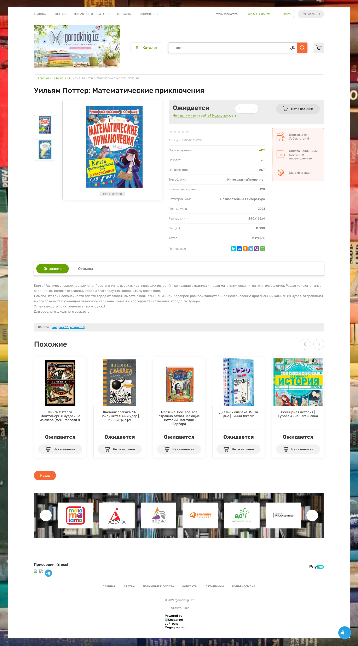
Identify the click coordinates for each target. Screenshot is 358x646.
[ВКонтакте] (239, 248)
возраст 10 (60, 327)
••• (172, 14)
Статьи (60, 14)
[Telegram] (250, 248)
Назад (45, 475)
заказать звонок (259, 13)
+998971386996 (226, 14)
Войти (287, 14)
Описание (53, 268)
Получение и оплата (89, 14)
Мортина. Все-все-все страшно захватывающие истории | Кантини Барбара (179, 418)
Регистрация (311, 14)
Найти (302, 47)
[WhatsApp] (262, 248)
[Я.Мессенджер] (233, 248)
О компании (149, 14)
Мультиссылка (243, 586)
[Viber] (256, 248)
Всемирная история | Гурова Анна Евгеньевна (298, 414)
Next (319, 344)
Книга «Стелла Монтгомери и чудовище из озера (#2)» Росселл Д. (60, 416)
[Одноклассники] (245, 248)
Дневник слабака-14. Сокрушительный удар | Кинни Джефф (119, 416)
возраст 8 (77, 327)
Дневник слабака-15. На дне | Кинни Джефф (238, 414)
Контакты (124, 14)
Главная (40, 14)
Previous (46, 515)
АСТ (262, 150)
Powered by (173, 616)
